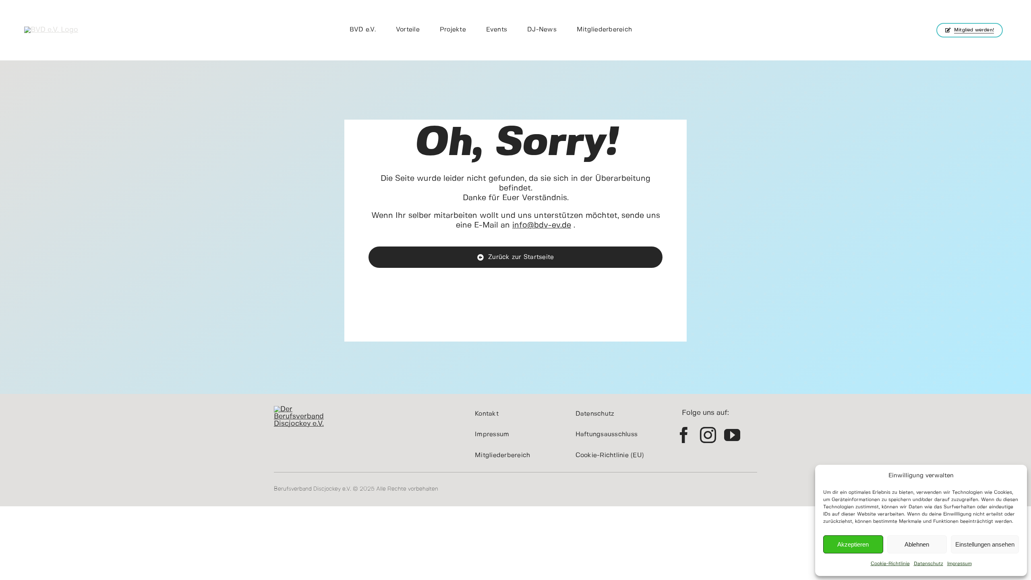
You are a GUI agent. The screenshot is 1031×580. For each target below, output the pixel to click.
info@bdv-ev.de (541, 225)
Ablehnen (917, 544)
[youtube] (732, 435)
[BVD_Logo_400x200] (304, 409)
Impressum (959, 563)
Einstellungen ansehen (984, 544)
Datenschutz (928, 563)
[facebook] (684, 435)
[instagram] (708, 435)
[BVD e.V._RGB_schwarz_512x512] (51, 30)
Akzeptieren (853, 544)
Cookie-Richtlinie (890, 563)
